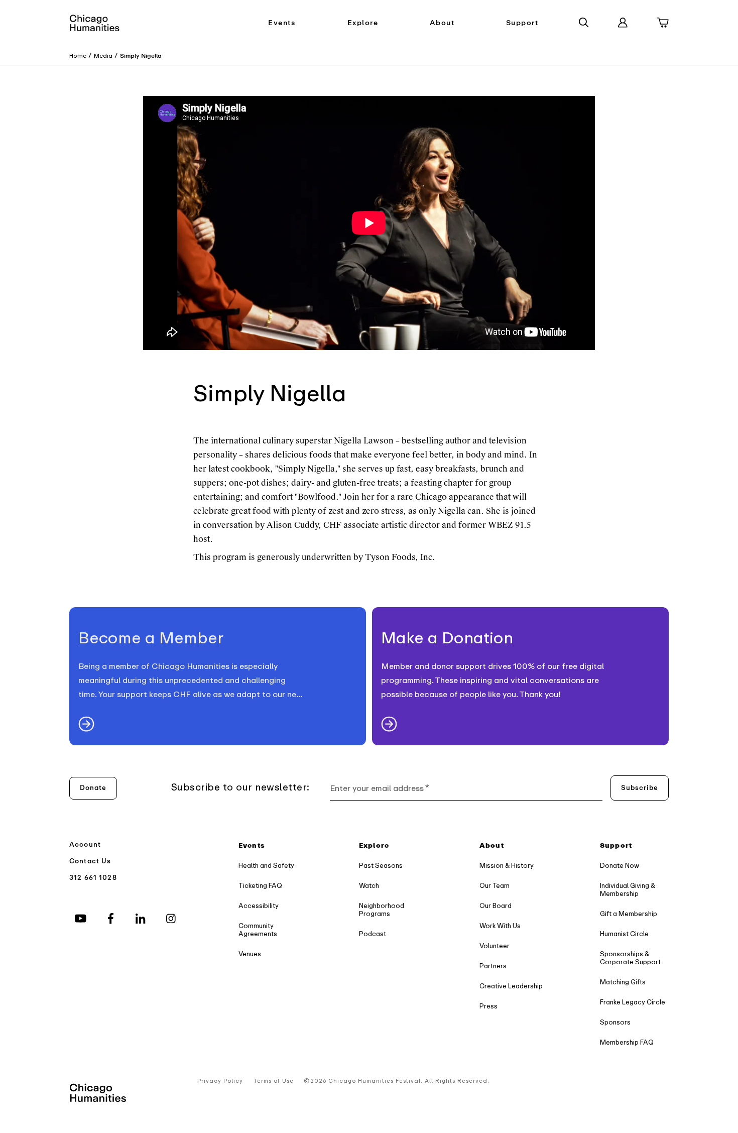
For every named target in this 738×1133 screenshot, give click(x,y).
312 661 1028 (93, 877)
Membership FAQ (627, 1042)
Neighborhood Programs (381, 909)
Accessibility (258, 905)
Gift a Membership (628, 914)
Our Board (495, 905)
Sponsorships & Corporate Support (630, 958)
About (442, 23)
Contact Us (90, 861)
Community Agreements (257, 930)
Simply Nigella (141, 56)
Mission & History (506, 865)
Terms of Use (273, 1081)
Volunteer (494, 946)
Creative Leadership (511, 986)
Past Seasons (381, 865)
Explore (363, 23)
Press (488, 1006)
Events (281, 23)
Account (85, 844)
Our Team (494, 885)
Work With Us (500, 926)
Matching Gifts (623, 982)
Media (103, 56)
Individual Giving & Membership (627, 889)
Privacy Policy (220, 1081)
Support (522, 23)
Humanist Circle (624, 934)
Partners (493, 966)
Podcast (372, 934)
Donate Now (619, 865)
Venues (249, 954)
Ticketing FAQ (260, 885)
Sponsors (615, 1022)
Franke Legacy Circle (632, 1002)
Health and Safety (266, 865)
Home (77, 56)
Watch (369, 885)
